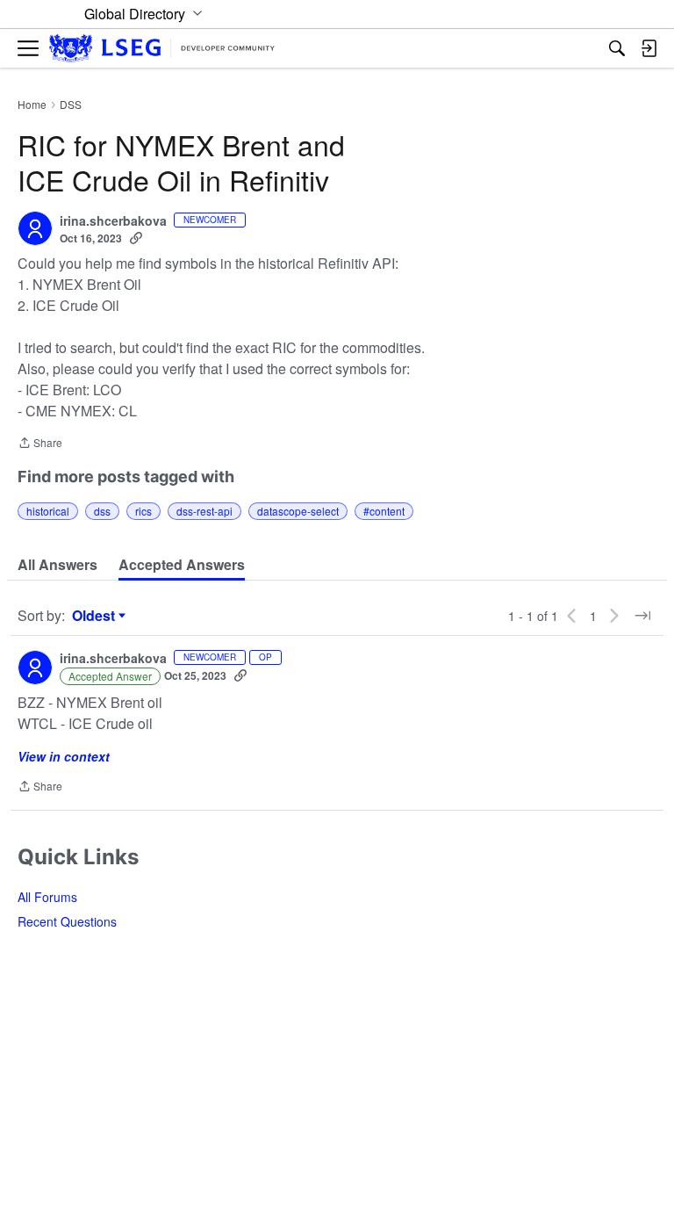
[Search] (617, 48)
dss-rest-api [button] (204, 510)
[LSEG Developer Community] (162, 48)
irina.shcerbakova (113, 221)
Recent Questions (67, 921)
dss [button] (102, 510)
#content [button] (384, 510)
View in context (64, 756)
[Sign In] (648, 48)
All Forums (47, 897)
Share (40, 444)
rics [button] (143, 510)
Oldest (95, 615)
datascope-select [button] (298, 510)
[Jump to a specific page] (642, 616)
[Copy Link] (136, 238)
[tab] (57, 565)
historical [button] (47, 510)
